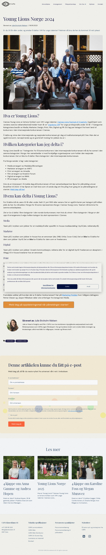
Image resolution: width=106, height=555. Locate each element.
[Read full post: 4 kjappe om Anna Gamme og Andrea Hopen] (18, 479)
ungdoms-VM (54, 124)
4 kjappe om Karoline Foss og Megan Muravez (87, 488)
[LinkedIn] (84, 536)
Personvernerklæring (62, 527)
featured (10, 341)
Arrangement (57, 4)
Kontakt (100, 4)
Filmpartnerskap (70, 4)
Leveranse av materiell (35, 538)
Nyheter (92, 4)
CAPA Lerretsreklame (35, 527)
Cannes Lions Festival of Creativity (72, 122)
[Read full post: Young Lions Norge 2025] (53, 479)
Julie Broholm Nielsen (19, 25)
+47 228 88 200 (7, 527)
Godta (67, 286)
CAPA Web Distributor (35, 533)
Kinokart (31, 541)
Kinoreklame (46, 4)
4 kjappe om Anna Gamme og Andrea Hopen (17, 488)
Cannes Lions (21, 341)
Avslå (88, 286)
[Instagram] (90, 536)
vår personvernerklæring (75, 411)
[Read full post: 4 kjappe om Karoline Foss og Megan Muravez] (87, 479)
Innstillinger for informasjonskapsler (48, 286)
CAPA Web (32, 530)
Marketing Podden (70, 295)
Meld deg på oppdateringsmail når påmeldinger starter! (38, 304)
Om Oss (81, 4)
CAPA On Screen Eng (35, 536)
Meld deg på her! (17, 189)
